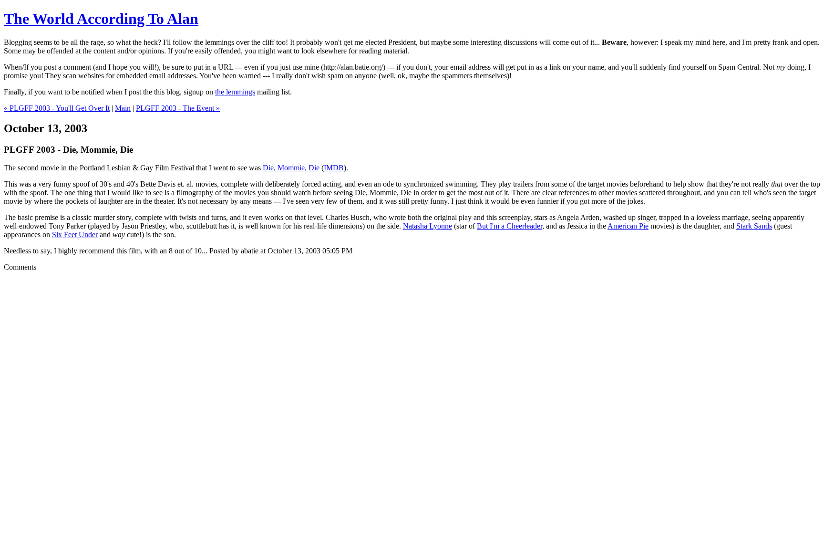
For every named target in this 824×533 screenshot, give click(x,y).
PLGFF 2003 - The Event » (178, 108)
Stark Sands (754, 226)
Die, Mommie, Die (291, 168)
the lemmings (235, 92)
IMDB (334, 168)
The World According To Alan (101, 18)
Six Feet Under (75, 234)
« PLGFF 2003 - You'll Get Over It (57, 108)
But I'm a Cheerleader (509, 226)
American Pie (628, 226)
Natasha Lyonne (427, 226)
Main (123, 108)
